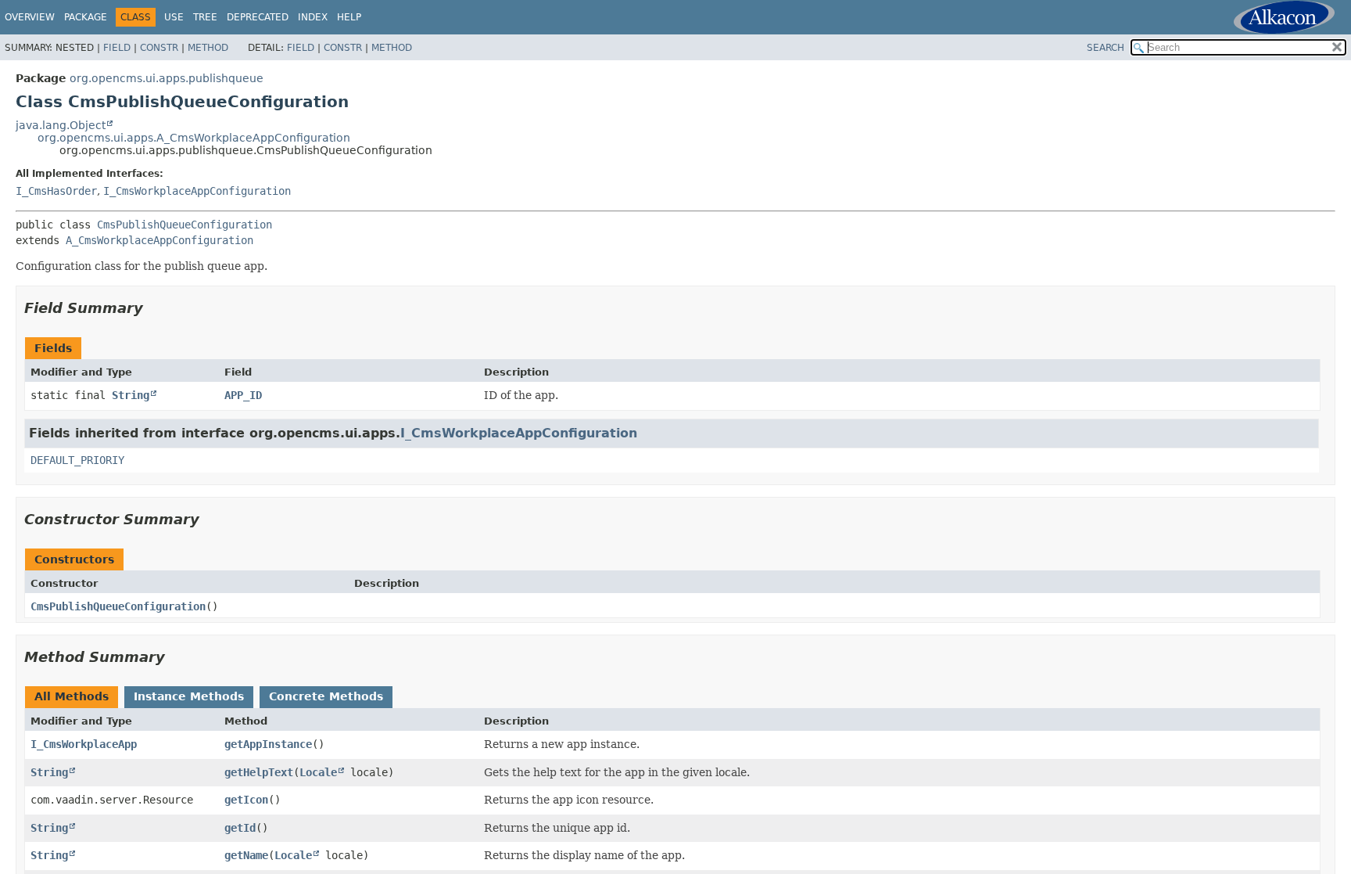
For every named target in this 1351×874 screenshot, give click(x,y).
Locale (318, 772)
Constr (159, 47)
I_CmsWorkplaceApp (83, 744)
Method (208, 47)
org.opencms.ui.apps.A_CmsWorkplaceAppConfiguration (194, 137)
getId (240, 828)
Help (349, 17)
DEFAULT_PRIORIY (77, 460)
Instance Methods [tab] (189, 696)
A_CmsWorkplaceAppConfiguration (159, 240)
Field (117, 47)
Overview (30, 17)
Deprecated (257, 17)
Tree (205, 17)
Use (174, 17)
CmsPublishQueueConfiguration (184, 224)
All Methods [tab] (71, 696)
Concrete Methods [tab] (326, 696)
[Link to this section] (154, 308)
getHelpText (258, 772)
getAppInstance (268, 744)
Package (85, 17)
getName (246, 855)
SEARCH (1105, 47)
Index (313, 17)
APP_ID (243, 395)
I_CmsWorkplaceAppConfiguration (197, 191)
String (130, 395)
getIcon (246, 799)
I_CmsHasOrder (56, 191)
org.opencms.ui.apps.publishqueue (166, 78)
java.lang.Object (61, 125)
